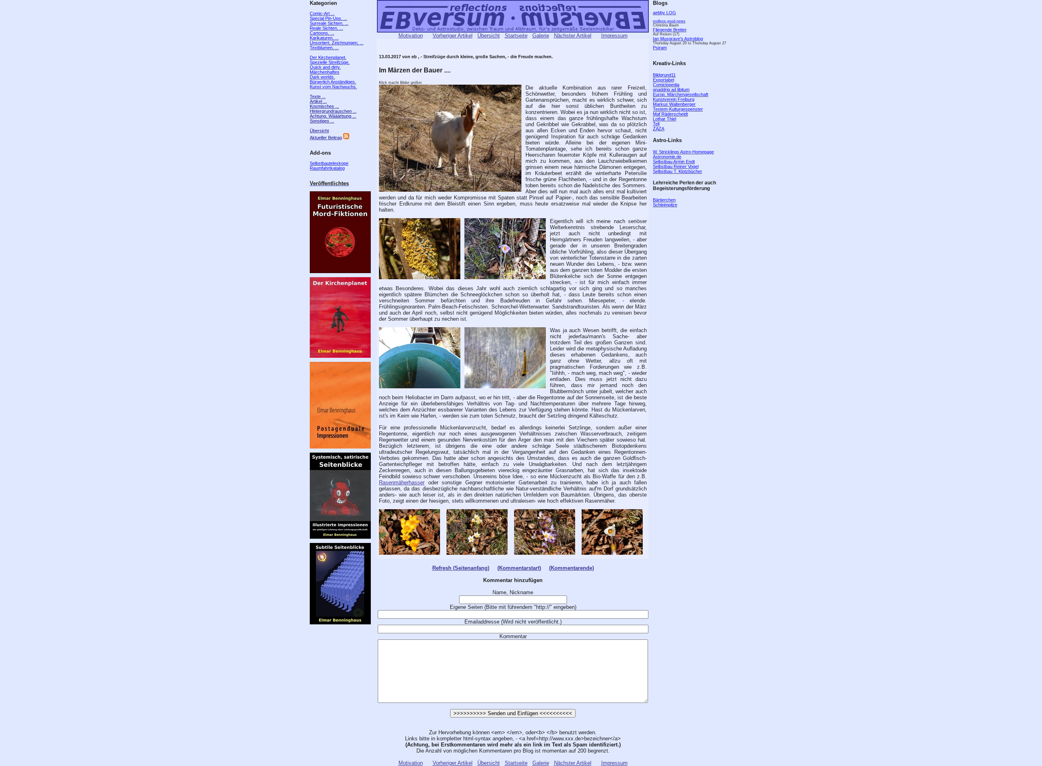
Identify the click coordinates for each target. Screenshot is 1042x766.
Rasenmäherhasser (402, 482)
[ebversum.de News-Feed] (346, 137)
